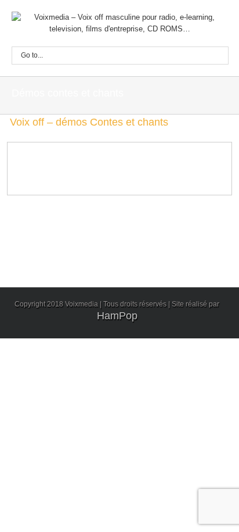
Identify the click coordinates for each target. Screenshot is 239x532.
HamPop (117, 316)
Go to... (32, 55)
